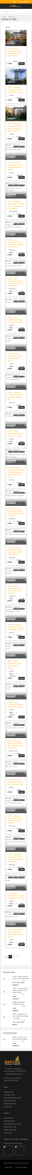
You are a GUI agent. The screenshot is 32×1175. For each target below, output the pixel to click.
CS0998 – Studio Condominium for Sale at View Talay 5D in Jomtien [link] (15, 704)
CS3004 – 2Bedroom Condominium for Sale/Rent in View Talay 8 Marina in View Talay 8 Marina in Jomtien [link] (16, 472)
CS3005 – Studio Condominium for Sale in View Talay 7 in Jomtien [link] (15, 433)
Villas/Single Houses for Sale (12, 1098)
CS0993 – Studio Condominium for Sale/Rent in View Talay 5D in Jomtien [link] (16, 896)
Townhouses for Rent (10, 1127)
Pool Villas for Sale (9, 1095)
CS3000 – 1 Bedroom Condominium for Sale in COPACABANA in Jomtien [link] (15, 627)
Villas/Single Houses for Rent (12, 1124)
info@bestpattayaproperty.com (14, 1074)
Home (4, 16)
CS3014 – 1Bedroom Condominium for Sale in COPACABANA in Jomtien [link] (15, 90)
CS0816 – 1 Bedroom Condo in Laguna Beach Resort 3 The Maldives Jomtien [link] (20, 990)
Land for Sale (7, 1106)
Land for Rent (7, 1132)
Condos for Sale (8, 1092)
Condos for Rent (8, 1118)
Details (21, 63)
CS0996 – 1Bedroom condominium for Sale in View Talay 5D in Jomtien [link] (15, 782)
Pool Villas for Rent (9, 1121)
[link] (16, 38)
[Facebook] (16, 1171)
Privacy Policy (8, 1167)
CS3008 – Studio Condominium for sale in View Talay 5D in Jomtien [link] (15, 320)
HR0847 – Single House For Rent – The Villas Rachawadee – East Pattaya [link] (20, 1016)
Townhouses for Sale (10, 1100)
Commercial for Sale (10, 1103)
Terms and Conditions (21, 1167)
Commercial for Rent (10, 1130)
